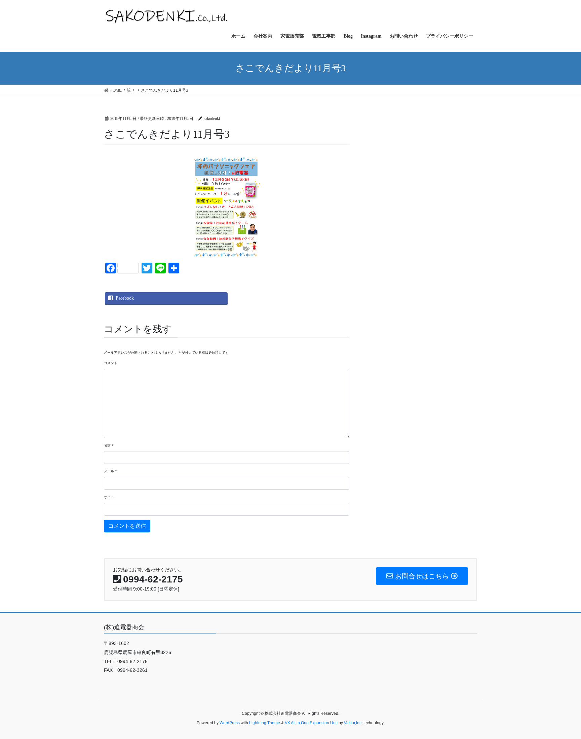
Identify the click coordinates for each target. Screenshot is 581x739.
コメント (110, 363)
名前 (108, 445)
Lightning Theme (264, 723)
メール (110, 471)
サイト (109, 497)
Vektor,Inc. (353, 723)
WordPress (230, 723)
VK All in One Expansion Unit (311, 723)
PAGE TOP (561, 711)
